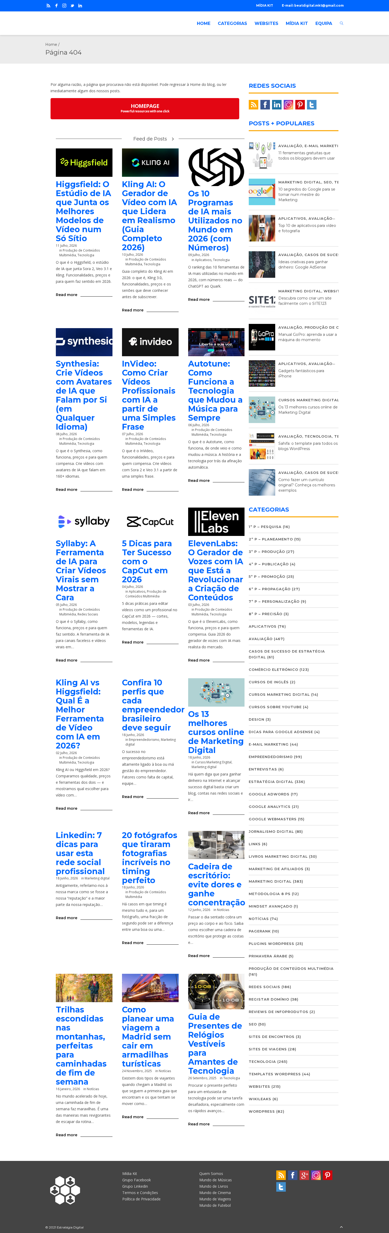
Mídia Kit (129, 1173)
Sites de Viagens (268, 1049)
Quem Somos (211, 1173)
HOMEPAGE (145, 107)
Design (256, 719)
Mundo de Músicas (215, 1179)
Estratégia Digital (271, 782)
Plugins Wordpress (271, 943)
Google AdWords (269, 794)
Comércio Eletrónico (273, 669)
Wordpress (262, 1111)
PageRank (260, 931)
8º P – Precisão (265, 614)
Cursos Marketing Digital (309, 400)
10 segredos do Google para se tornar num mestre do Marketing (306, 194)
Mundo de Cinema (215, 1192)
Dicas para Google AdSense (281, 732)
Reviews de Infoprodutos (278, 1012)
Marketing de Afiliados (276, 869)
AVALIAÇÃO (290, 146)
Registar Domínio (269, 999)
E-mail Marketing (325, 146)
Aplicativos (203, 260)
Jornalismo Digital (271, 831)
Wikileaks (260, 1099)
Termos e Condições (140, 1192)
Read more (66, 294)
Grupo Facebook (136, 1179)
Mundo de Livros (213, 1186)
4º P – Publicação (269, 564)
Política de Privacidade (141, 1198)
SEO (328, 182)
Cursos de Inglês (269, 682)
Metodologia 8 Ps (270, 894)
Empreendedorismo (144, 739)
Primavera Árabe (268, 956)
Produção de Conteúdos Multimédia (145, 593)
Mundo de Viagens (215, 1198)
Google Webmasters (273, 819)
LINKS (255, 844)
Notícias (93, 1089)
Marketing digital (204, 767)
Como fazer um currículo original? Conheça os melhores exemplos (306, 485)
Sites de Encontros (272, 1036)
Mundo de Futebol (215, 1205)
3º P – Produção (267, 551)
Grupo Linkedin (135, 1186)
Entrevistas (263, 769)
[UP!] (341, 1227)
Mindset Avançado (270, 906)
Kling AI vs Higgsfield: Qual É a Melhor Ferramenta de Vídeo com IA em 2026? (80, 714)
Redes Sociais (88, 614)
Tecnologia (86, 255)
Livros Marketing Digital (278, 856)
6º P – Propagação (270, 589)
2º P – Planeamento (271, 539)
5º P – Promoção (267, 576)
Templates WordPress (275, 1074)
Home (51, 44)
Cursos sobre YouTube (275, 707)
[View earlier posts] (172, 139)
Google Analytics (270, 806)
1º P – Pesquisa (265, 527)
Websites (334, 291)
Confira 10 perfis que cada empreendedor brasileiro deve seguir (153, 705)
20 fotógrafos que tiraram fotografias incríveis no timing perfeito (149, 857)
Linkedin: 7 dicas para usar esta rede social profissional (80, 853)
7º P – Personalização (274, 601)
